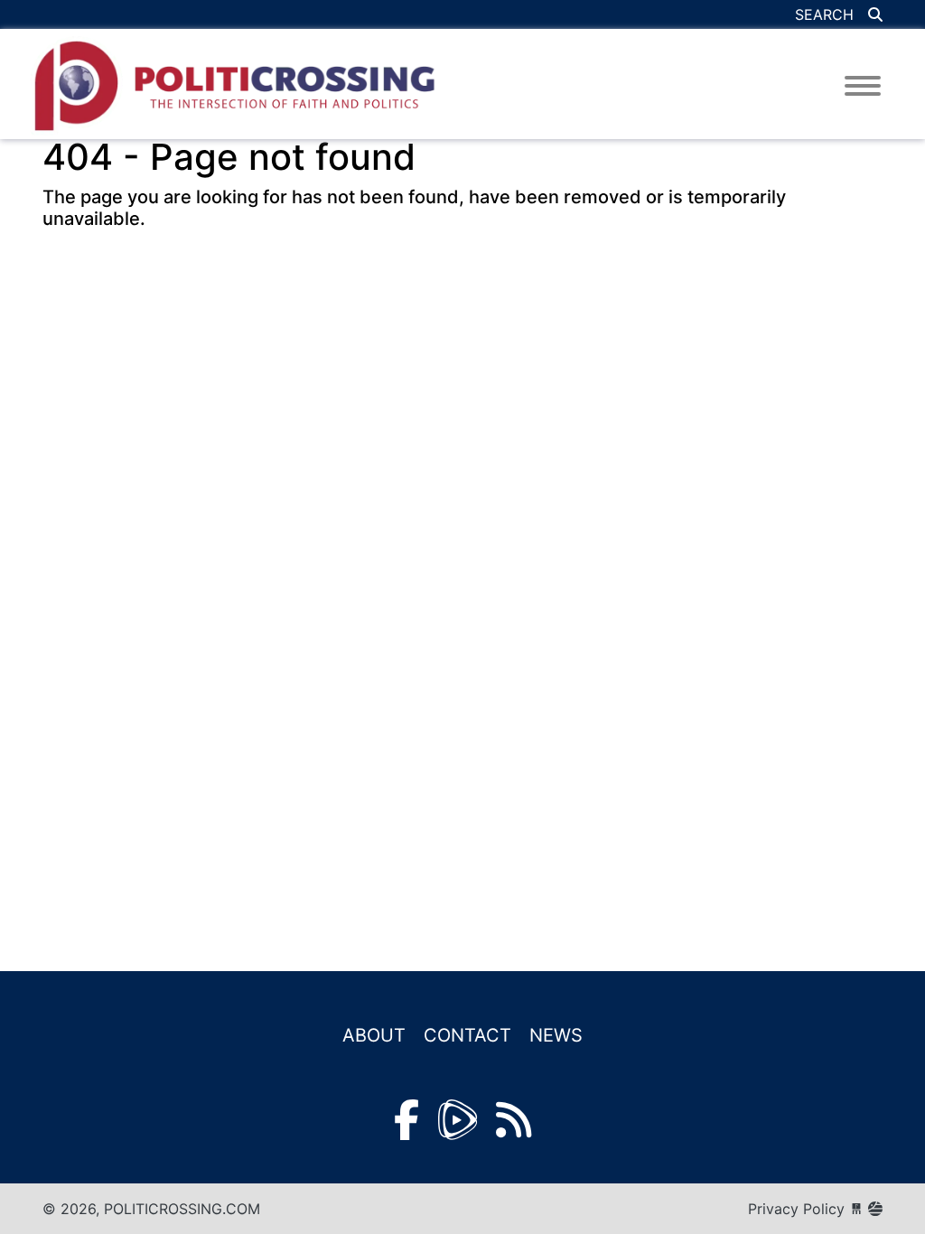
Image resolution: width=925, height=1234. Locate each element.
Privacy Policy (796, 1209)
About (374, 1035)
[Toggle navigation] (863, 85)
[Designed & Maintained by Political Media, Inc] (856, 1209)
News (556, 1035)
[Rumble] (457, 1119)
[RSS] (513, 1119)
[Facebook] (406, 1119)
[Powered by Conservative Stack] (875, 1209)
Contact (467, 1035)
